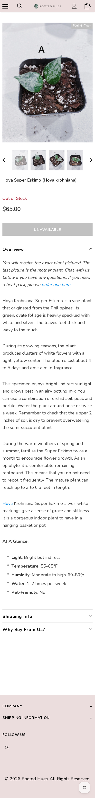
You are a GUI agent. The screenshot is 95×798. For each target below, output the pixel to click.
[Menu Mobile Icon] (4, 6)
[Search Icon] (19, 6)
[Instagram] (6, 747)
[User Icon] (74, 6)
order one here (56, 285)
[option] (47, 82)
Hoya (7, 503)
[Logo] (47, 6)
